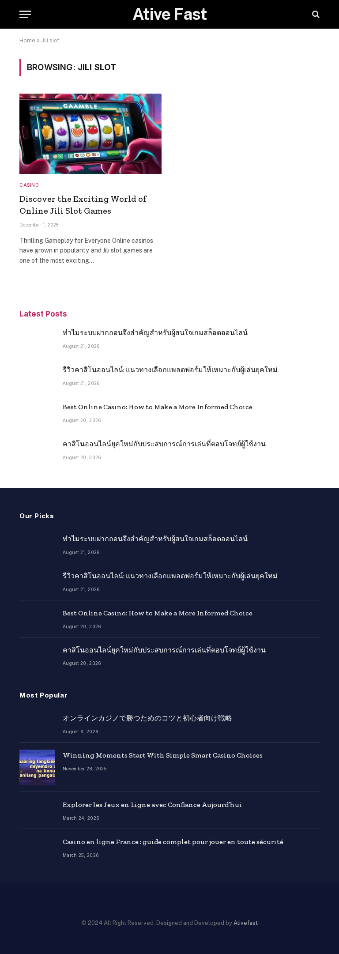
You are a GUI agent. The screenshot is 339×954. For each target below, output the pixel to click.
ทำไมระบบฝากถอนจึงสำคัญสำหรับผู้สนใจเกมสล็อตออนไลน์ (155, 332)
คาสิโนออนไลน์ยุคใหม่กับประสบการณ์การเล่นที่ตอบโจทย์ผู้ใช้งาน (164, 444)
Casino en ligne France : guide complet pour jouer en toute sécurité (173, 841)
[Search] (315, 14)
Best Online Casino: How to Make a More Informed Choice (157, 407)
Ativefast (246, 923)
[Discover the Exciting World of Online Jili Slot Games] (90, 133)
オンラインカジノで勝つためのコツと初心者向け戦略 (147, 718)
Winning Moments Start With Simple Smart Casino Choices (163, 755)
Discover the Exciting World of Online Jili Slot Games (83, 204)
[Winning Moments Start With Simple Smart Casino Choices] (37, 767)
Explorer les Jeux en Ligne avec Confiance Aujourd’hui (152, 804)
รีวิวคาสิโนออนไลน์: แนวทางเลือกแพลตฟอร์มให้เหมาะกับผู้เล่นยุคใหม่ (170, 370)
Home (27, 40)
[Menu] (25, 14)
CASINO (29, 185)
